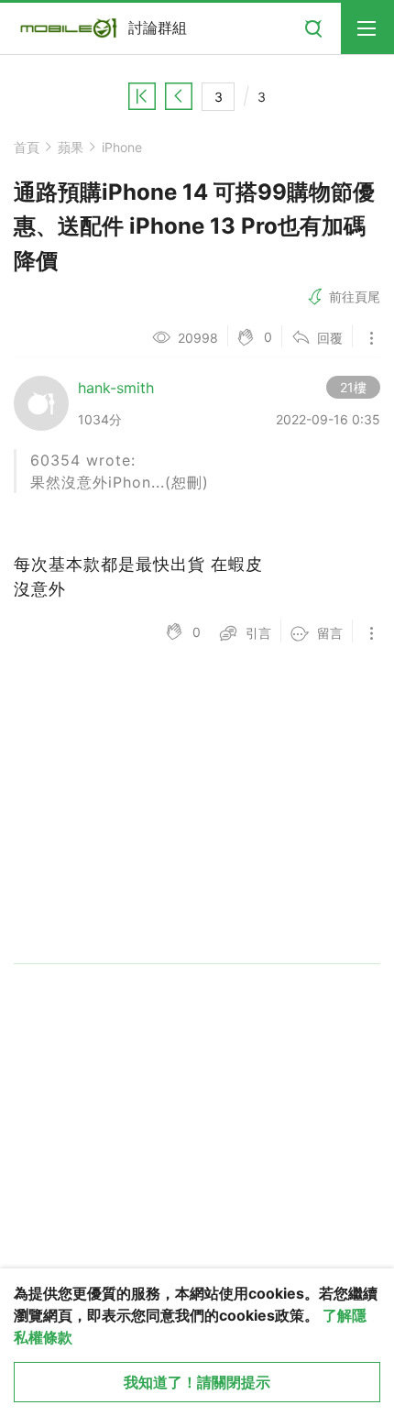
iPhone (122, 147)
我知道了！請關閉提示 (197, 1382)
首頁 (26, 147)
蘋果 (70, 147)
